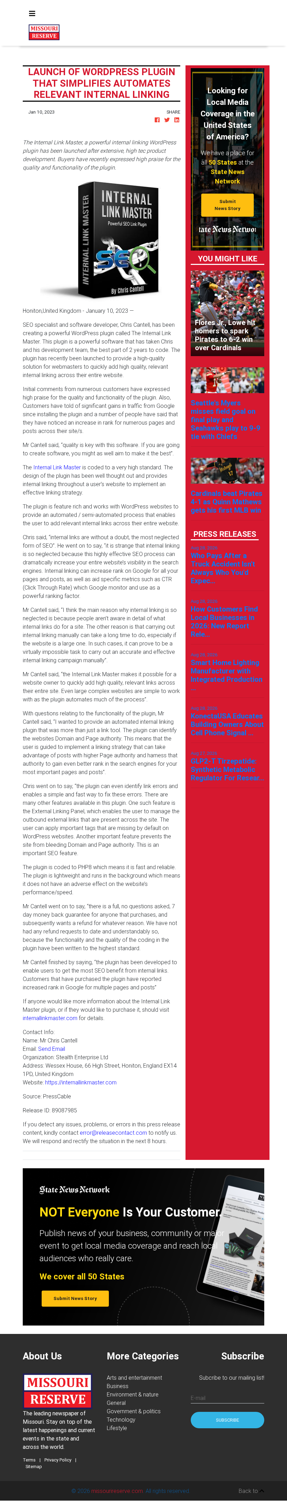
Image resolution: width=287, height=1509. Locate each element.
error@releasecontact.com (113, 1132)
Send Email (51, 1048)
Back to (249, 1490)
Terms (29, 1460)
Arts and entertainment (134, 1377)
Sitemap (34, 1467)
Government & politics (134, 1411)
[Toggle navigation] (32, 13)
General (116, 1402)
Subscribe (227, 1420)
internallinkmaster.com (50, 1018)
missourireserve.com (117, 1490)
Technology (121, 1419)
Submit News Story (227, 204)
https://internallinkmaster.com (81, 1082)
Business (117, 1385)
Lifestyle (117, 1427)
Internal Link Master (57, 467)
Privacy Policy (57, 1460)
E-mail (198, 1397)
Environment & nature (133, 1394)
